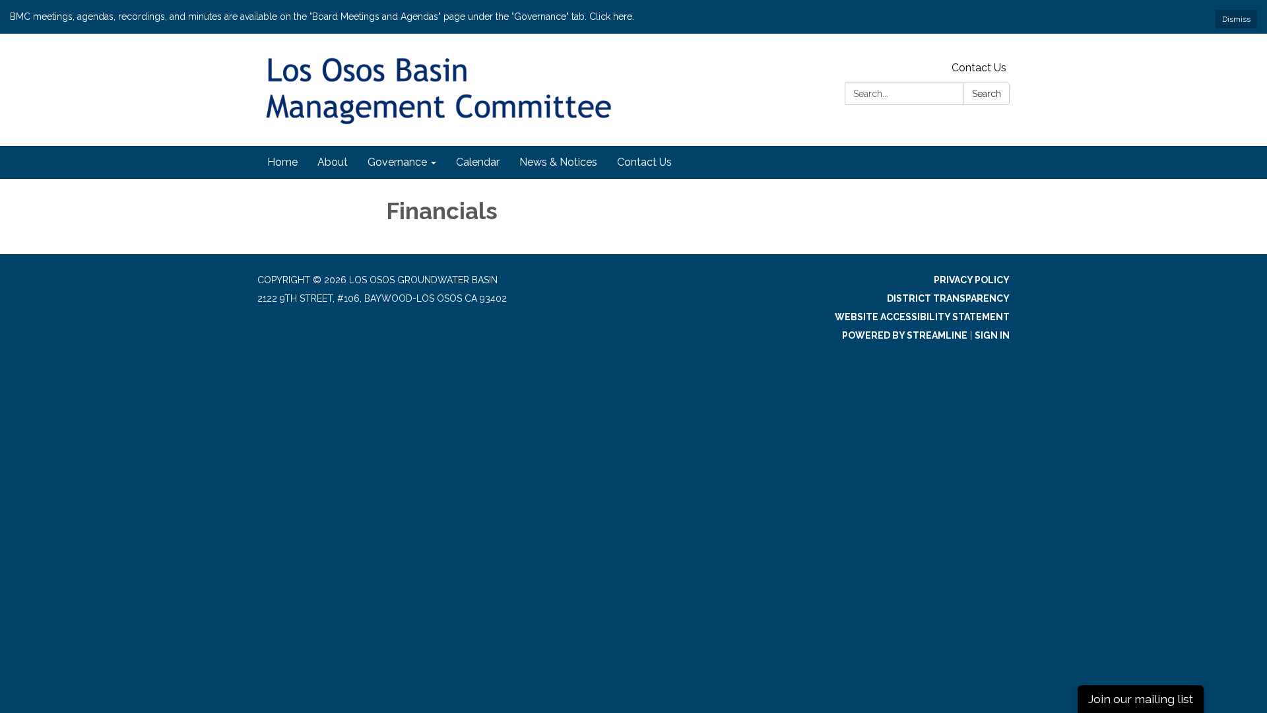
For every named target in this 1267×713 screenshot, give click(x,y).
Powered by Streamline (904, 335)
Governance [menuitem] (397, 162)
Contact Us (979, 67)
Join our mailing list (1140, 699)
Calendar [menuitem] (478, 162)
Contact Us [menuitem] (644, 162)
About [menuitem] (332, 162)
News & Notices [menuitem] (558, 162)
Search (986, 93)
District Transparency (948, 298)
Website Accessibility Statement (922, 317)
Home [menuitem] (282, 162)
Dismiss (1236, 19)
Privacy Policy (972, 280)
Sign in (992, 335)
